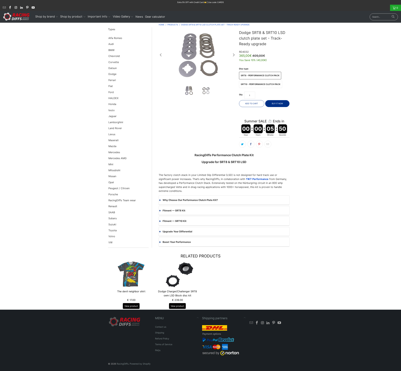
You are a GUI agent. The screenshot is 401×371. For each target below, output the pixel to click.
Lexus (111, 134)
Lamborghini (115, 122)
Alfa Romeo (115, 38)
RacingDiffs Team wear (122, 200)
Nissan (112, 176)
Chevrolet (114, 56)
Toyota (112, 230)
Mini (110, 164)
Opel (111, 182)
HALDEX (113, 98)
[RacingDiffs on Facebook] (10, 7)
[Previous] (161, 55)
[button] (46, 17)
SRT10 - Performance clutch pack (260, 84)
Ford (111, 92)
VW (110, 242)
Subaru (112, 218)
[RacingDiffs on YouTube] (33, 7)
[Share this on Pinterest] (259, 144)
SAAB (111, 212)
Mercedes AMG (117, 158)
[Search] (393, 16)
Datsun (112, 68)
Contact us (160, 326)
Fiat (110, 86)
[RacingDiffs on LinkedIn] (21, 7)
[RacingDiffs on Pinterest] (27, 7)
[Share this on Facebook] (250, 144)
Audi (111, 44)
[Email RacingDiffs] (4, 7)
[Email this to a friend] (267, 144)
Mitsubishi (114, 170)
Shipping (159, 332)
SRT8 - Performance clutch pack (260, 75)
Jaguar (112, 116)
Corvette (113, 62)
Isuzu (111, 110)
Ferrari (112, 80)
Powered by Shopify (140, 363)
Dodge (112, 74)
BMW (111, 50)
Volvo (111, 236)
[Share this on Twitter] (242, 144)
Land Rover (115, 128)
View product (131, 306)
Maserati (113, 140)
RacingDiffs (122, 363)
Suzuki (112, 224)
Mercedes (114, 152)
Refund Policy (162, 338)
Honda (112, 104)
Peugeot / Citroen (119, 188)
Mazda (112, 146)
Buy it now (277, 103)
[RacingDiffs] (16, 17)
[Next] (233, 55)
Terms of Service (163, 344)
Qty (241, 94)
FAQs (157, 350)
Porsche (113, 194)
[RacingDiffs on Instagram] (15, 7)
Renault (112, 206)
